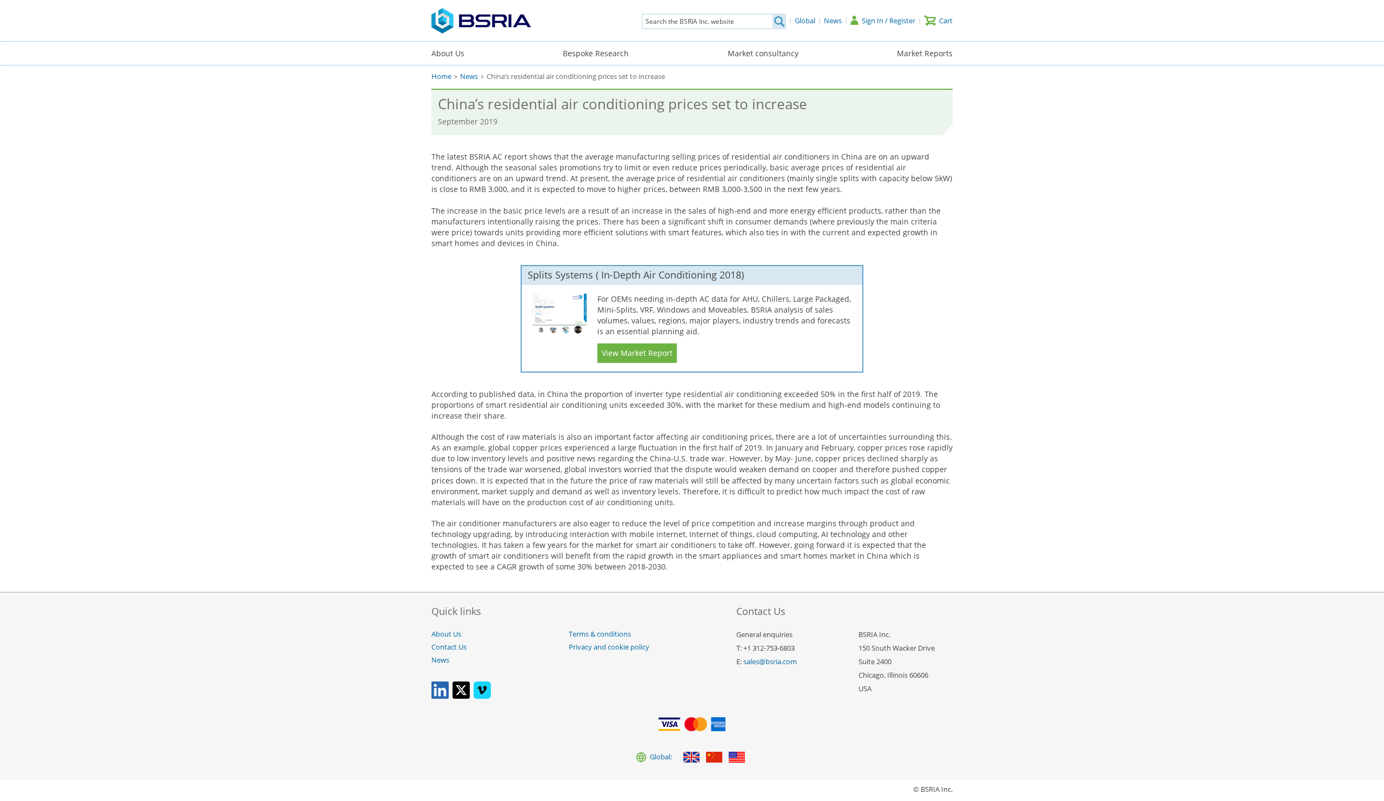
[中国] (714, 758)
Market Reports (925, 53)
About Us (447, 53)
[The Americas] (737, 758)
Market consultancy (763, 53)
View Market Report (637, 353)
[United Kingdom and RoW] (691, 758)
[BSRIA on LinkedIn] (440, 696)
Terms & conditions (600, 634)
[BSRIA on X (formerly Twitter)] (461, 696)
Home (441, 76)
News (469, 76)
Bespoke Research (596, 53)
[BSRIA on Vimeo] (482, 696)
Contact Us (449, 647)
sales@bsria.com (770, 661)
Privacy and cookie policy (609, 647)
